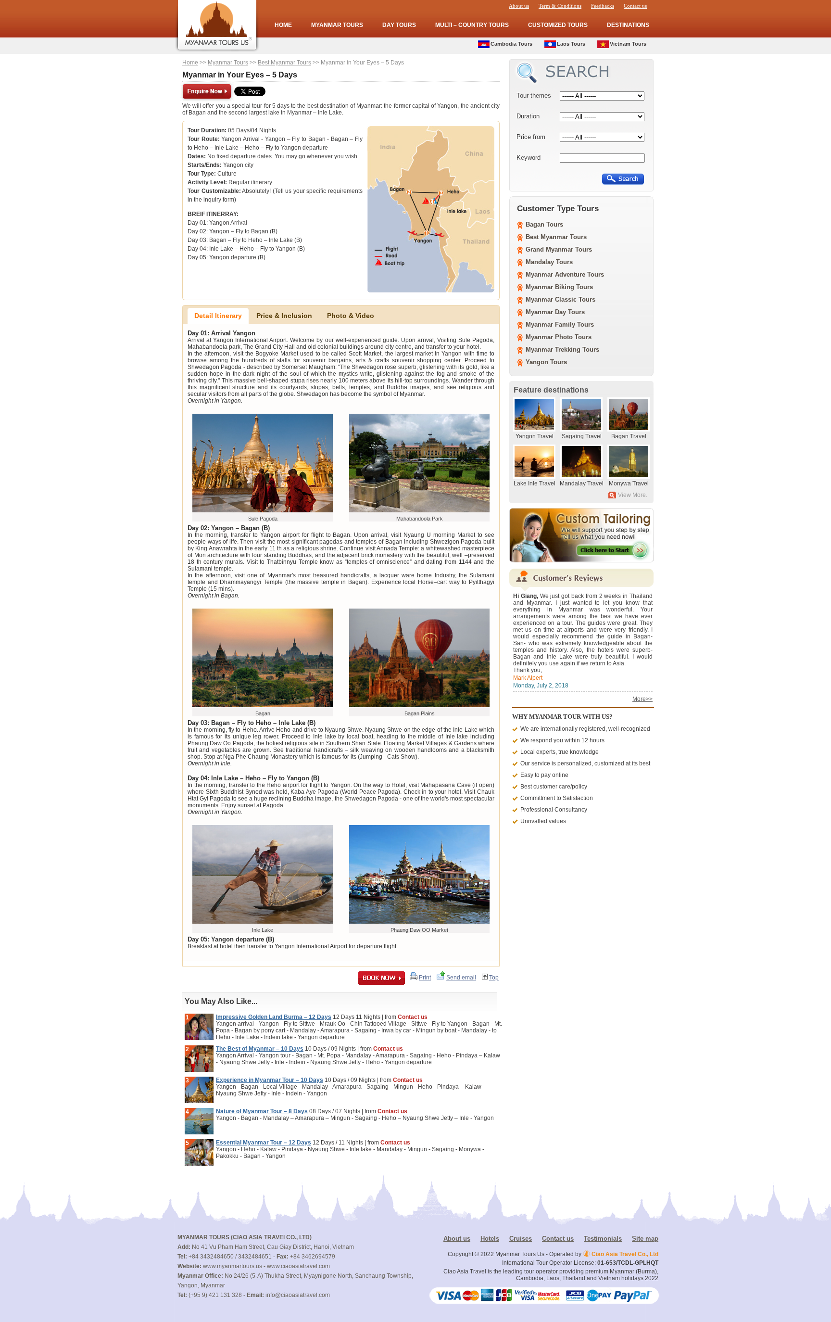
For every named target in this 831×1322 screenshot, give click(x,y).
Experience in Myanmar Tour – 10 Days (269, 1080)
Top (494, 977)
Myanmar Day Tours (555, 312)
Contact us (635, 6)
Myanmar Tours (337, 25)
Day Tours (399, 25)
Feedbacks (602, 6)
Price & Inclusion (284, 315)
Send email (461, 977)
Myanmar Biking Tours (559, 287)
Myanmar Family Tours (560, 324)
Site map (645, 1238)
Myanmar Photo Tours (559, 337)
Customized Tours (558, 25)
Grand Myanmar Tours (559, 249)
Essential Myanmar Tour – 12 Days (263, 1142)
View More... (634, 495)
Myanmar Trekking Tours (562, 349)
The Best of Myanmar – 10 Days (259, 1048)
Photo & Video (350, 315)
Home (283, 25)
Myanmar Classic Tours (560, 299)
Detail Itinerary (218, 315)
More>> (642, 699)
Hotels (489, 1238)
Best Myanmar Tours (284, 62)
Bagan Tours (544, 224)
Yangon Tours (546, 362)
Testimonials (603, 1238)
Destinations (628, 25)
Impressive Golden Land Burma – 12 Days (273, 1017)
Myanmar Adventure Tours (565, 274)
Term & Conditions (560, 6)
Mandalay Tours (549, 262)
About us (519, 6)
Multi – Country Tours (472, 25)
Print (425, 977)
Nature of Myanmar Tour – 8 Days (262, 1111)
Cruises (520, 1238)
